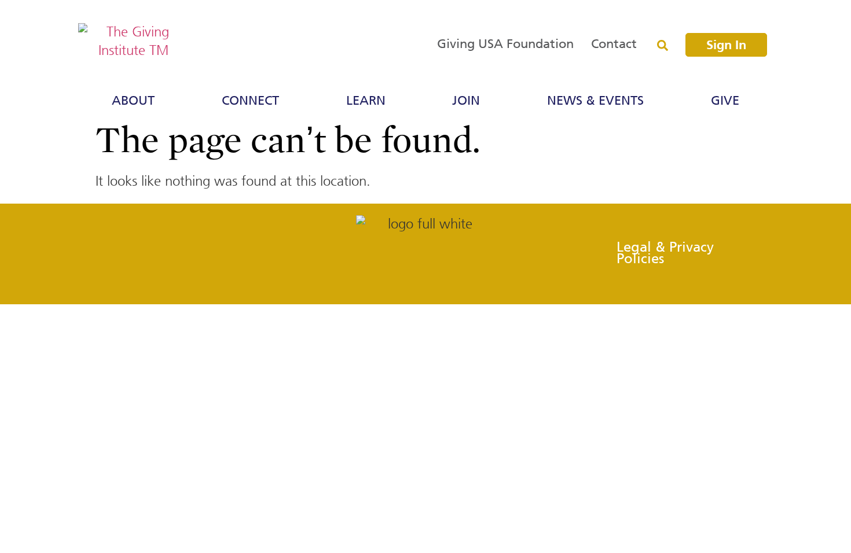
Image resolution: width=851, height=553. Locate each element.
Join (466, 101)
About (133, 101)
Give (725, 101)
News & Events (595, 101)
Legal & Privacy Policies (665, 253)
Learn (366, 101)
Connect (250, 101)
